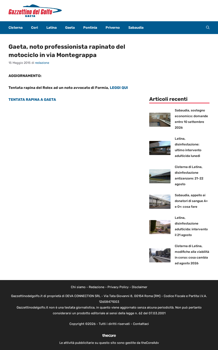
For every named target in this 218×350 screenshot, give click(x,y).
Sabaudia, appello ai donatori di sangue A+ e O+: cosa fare (191, 201)
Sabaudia (135, 28)
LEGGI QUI (119, 87)
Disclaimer (139, 287)
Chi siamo (78, 287)
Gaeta (70, 28)
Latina (51, 28)
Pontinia (90, 28)
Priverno (113, 28)
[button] (208, 27)
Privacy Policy (118, 287)
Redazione (96, 287)
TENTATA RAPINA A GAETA (32, 99)
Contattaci (141, 324)
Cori (34, 28)
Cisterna (16, 28)
